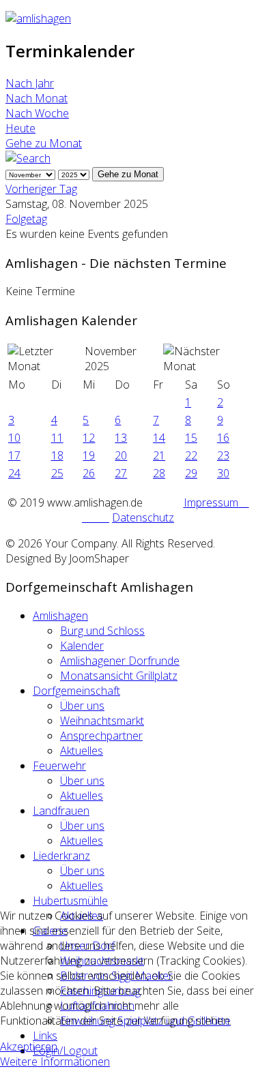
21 (159, 455)
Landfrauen (61, 810)
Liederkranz (61, 855)
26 (89, 473)
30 (223, 473)
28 (159, 473)
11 (57, 437)
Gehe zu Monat (43, 143)
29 (191, 473)
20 (121, 455)
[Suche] (28, 158)
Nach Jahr (29, 83)
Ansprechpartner (101, 735)
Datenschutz (143, 517)
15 (191, 437)
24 (14, 473)
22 (191, 455)
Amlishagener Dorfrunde (120, 660)
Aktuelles (81, 750)
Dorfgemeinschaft (76, 690)
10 (14, 437)
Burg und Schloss (102, 630)
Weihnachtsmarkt (102, 720)
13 (121, 437)
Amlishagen (60, 615)
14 (159, 437)
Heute (20, 128)
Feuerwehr (59, 765)
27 (121, 473)
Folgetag (26, 218)
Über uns (82, 705)
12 (89, 437)
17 (14, 455)
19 (89, 455)
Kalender (82, 645)
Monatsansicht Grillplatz (118, 675)
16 (223, 437)
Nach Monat (36, 98)
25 (57, 473)
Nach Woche (37, 113)
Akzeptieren (28, 1046)
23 (223, 455)
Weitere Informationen (55, 1061)
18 (57, 455)
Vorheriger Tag (41, 188)
